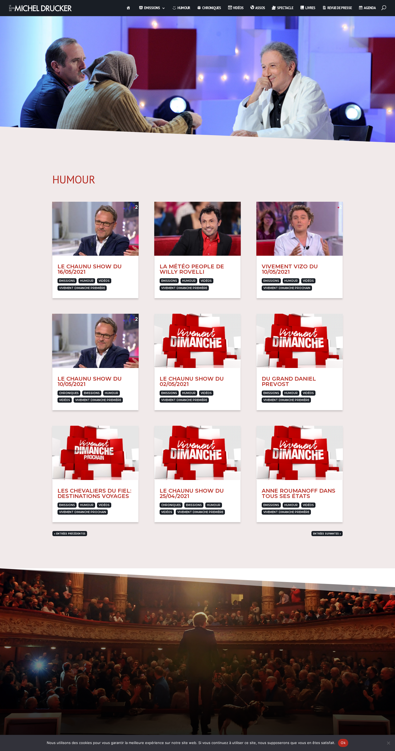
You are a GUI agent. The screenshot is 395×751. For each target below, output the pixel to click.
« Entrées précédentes (69, 533)
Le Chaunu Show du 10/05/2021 (90, 381)
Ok (343, 743)
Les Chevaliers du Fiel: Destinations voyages (94, 493)
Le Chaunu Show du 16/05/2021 (90, 269)
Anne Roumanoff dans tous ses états (298, 493)
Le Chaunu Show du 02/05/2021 (192, 381)
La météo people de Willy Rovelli (192, 269)
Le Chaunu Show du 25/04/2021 (192, 493)
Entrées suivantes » (327, 533)
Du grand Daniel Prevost (289, 381)
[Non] (388, 743)
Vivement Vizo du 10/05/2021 (290, 269)
